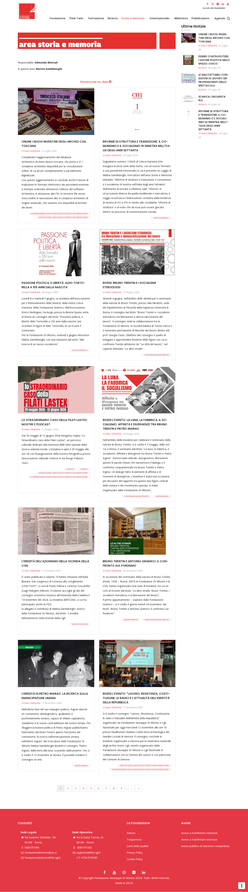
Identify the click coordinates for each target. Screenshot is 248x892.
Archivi (71, 469)
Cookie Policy (135, 859)
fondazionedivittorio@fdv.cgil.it (43, 857)
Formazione (96, 18)
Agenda (219, 18)
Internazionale (159, 18)
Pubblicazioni (200, 18)
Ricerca (113, 18)
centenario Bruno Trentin (157, 355)
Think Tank (76, 18)
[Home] (110, 10)
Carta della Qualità (137, 846)
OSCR (129, 883)
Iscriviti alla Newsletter (214, 8)
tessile (85, 469)
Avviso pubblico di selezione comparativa (205, 846)
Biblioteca (181, 18)
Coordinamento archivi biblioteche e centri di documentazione (60, 213)
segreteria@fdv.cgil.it (88, 852)
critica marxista (162, 218)
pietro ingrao (163, 496)
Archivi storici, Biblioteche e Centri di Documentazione (64, 217)
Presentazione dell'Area (94, 81)
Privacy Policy (135, 852)
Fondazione (57, 18)
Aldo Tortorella (80, 350)
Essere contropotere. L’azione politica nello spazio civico (214, 60)
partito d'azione (80, 624)
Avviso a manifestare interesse (199, 833)
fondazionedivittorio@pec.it (41, 852)
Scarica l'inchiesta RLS (211, 98)
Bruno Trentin (131, 619)
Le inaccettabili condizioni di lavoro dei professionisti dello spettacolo (213, 80)
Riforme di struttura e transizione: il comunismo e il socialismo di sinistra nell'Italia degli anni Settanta (213, 120)
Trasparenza (134, 839)
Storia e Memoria (132, 18)
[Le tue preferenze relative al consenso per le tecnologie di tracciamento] (241, 885)
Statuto (131, 833)
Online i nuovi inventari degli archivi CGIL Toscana (214, 37)
